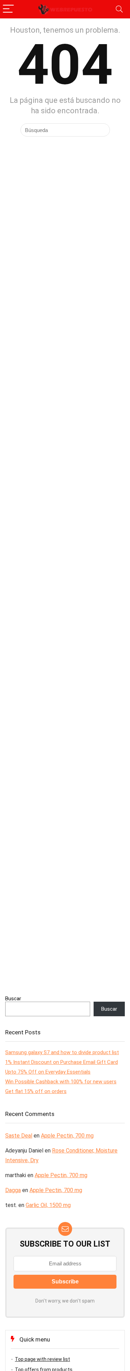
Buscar (13, 998)
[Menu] (8, 9)
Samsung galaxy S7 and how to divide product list (62, 1052)
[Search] (119, 9)
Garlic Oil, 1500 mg (48, 1205)
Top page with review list (42, 1359)
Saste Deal (18, 1135)
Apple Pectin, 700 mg (67, 1135)
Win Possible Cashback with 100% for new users (60, 1081)
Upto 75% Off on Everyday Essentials (47, 1072)
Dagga (13, 1190)
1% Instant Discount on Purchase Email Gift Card (61, 1062)
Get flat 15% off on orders (36, 1091)
